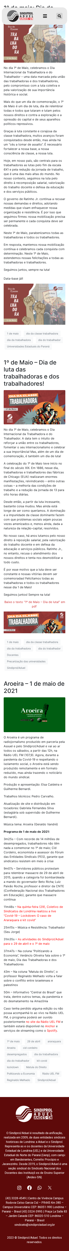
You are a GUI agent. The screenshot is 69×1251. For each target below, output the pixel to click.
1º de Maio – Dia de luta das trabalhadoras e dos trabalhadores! (31, 373)
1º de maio (13, 1041)
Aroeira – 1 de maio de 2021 (34, 687)
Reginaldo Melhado (18, 1080)
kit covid (42, 1060)
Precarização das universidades (26, 661)
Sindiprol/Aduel (16, 667)
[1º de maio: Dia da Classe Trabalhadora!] (34, 42)
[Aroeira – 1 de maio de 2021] (34, 714)
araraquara (54, 1041)
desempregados (17, 1054)
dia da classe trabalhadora (42, 333)
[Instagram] (19, 1187)
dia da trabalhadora (19, 339)
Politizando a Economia (21, 1073)
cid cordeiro (30, 1047)
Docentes (12, 654)
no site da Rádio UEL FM (43, 1022)
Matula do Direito (36, 1067)
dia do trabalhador (49, 339)
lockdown (13, 1067)
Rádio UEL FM (50, 1073)
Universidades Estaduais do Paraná (28, 346)
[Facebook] (29, 1187)
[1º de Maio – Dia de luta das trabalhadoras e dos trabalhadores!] (34, 407)
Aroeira (11, 1047)
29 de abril (33, 1041)
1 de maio (13, 333)
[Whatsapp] (39, 1187)
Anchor (50, 1026)
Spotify (52, 1030)
